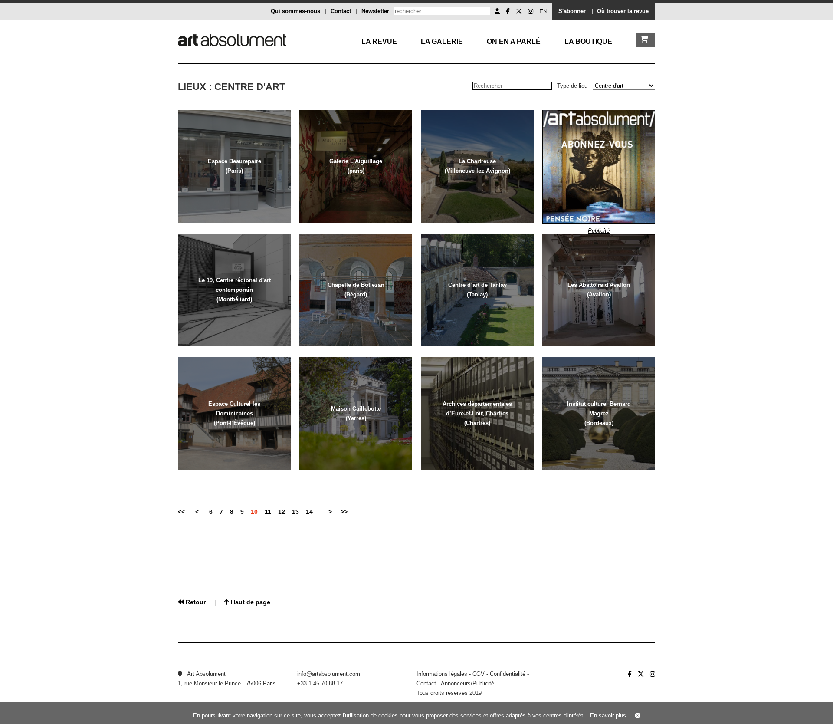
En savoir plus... (610, 715)
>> (344, 511)
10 (254, 511)
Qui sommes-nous (295, 11)
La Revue (379, 41)
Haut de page (249, 602)
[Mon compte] (497, 11)
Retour (195, 602)
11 (268, 511)
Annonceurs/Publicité (467, 683)
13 (295, 511)
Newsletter (375, 11)
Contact (341, 11)
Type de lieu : (575, 85)
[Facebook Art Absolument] (508, 11)
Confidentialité (507, 674)
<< (181, 511)
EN (543, 11)
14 (309, 511)
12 (281, 511)
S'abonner (572, 11)
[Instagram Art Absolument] (530, 11)
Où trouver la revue (623, 11)
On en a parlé (514, 41)
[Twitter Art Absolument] (519, 11)
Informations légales (441, 674)
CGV (478, 674)
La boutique (588, 41)
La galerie (442, 41)
